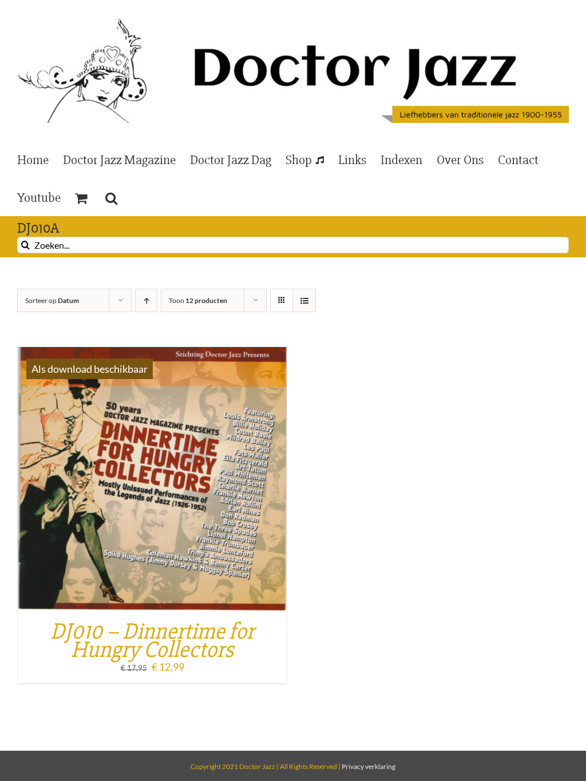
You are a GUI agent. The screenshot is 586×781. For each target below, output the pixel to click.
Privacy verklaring (368, 766)
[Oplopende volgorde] (146, 300)
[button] (111, 197)
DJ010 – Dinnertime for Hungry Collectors (152, 640)
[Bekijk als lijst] (304, 300)
